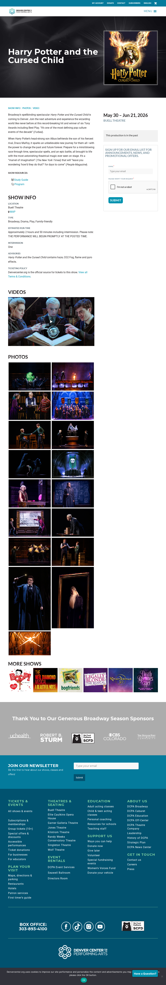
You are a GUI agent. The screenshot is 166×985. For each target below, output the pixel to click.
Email (111, 166)
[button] (148, 11)
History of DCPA (137, 837)
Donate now (95, 846)
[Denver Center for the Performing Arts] (83, 952)
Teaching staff (97, 828)
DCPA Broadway (137, 806)
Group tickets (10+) (20, 828)
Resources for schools (102, 824)
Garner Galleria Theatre (63, 822)
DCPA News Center (139, 847)
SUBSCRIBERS (134, 3)
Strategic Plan (136, 842)
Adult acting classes (101, 806)
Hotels (12, 888)
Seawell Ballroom (59, 872)
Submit (79, 777)
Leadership (134, 833)
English (147, 3)
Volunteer (94, 855)
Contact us (134, 859)
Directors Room (58, 878)
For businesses (18, 854)
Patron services (18, 893)
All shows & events (20, 811)
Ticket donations (19, 849)
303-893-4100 (33, 928)
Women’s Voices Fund (102, 868)
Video (36, 108)
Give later (94, 850)
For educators (17, 859)
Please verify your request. (121, 178)
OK (83, 980)
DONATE (110, 3)
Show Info (14, 108)
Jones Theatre (57, 827)
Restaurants (16, 883)
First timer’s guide (19, 897)
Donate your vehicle (100, 872)
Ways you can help (100, 841)
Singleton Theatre (59, 845)
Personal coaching (100, 819)
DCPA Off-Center (137, 820)
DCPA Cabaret (136, 811)
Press (130, 869)
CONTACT (121, 3)
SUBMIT (115, 200)
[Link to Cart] (155, 3)
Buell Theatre (56, 810)
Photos (26, 108)
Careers (132, 864)
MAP (12, 211)
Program (19, 184)
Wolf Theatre (56, 849)
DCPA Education (137, 815)
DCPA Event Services (61, 867)
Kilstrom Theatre (58, 832)
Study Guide (21, 179)
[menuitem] (97, 3)
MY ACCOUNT (98, 3)
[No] (162, 976)
